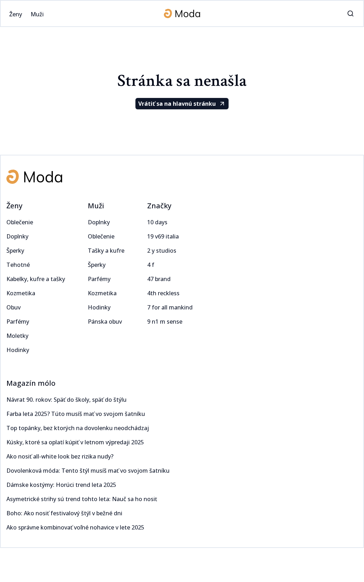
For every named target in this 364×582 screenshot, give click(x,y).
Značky (159, 205)
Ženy (14, 205)
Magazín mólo (30, 383)
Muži (96, 205)
